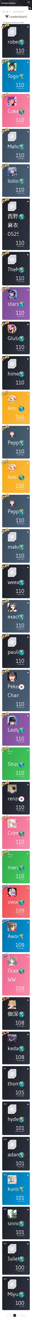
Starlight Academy (8, 3)
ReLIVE (5, 11)
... (19, 1315)
